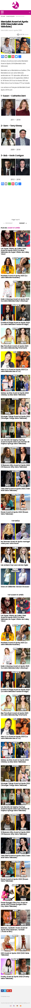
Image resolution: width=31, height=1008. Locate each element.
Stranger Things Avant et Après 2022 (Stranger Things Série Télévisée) (15, 417)
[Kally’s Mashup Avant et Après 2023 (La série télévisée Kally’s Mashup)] (15, 289)
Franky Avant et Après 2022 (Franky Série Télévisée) (15, 977)
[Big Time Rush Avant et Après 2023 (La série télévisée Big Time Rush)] (15, 336)
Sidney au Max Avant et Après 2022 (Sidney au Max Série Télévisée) (15, 394)
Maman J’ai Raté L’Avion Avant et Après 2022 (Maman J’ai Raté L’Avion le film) (14, 930)
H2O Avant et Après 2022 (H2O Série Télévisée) (15, 954)
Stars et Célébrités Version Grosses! (15, 587)
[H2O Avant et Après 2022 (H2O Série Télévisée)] (15, 943)
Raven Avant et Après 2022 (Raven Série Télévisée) (14, 513)
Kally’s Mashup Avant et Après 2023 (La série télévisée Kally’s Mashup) (15, 300)
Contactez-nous (5, 996)
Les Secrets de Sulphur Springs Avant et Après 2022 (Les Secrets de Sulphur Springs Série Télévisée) (15, 442)
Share (3, 39)
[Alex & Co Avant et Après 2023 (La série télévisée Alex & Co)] (15, 359)
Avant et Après (13, 228)
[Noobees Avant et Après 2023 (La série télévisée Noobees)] (15, 265)
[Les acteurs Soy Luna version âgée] (15, 555)
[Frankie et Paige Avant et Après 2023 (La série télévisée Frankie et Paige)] (15, 312)
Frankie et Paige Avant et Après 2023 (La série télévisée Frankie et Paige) (15, 323)
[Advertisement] (15, 202)
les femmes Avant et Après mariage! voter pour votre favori (15, 542)
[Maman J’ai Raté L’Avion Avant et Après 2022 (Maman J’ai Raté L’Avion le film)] (15, 918)
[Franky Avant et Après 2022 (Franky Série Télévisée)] (15, 966)
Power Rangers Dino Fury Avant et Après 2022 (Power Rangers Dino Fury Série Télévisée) (14, 904)
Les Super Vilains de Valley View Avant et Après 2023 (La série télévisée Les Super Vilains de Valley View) (15, 251)
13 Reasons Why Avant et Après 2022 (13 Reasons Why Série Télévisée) (15, 466)
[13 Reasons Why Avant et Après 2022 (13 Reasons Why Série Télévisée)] (15, 455)
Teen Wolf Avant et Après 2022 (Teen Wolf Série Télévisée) (15, 490)
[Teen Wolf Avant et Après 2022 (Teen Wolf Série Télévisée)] (15, 479)
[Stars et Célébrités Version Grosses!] (15, 576)
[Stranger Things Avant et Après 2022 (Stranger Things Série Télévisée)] (15, 406)
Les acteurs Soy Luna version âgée (14, 565)
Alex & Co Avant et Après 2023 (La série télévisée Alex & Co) (14, 370)
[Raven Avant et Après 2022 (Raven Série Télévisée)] (15, 502)
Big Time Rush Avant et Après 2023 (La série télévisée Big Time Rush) (14, 347)
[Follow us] (29, 12)
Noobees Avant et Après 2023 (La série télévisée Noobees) (14, 277)
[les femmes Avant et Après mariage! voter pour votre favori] (15, 531)
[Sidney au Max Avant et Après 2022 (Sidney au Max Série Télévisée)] (15, 383)
